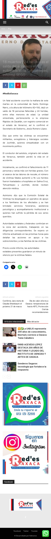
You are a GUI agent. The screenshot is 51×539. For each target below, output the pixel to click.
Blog (9, 28)
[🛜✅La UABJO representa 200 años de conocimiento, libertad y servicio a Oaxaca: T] (9, 331)
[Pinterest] (18, 85)
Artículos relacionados (14, 322)
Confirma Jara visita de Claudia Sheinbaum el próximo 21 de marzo (13, 304)
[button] (4, 22)
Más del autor (33, 322)
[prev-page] (4, 376)
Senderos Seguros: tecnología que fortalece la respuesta (32, 366)
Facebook (8, 482)
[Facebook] (5, 85)
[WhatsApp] (24, 85)
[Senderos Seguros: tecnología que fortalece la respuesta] (9, 366)
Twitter (26, 531)
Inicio (3, 28)
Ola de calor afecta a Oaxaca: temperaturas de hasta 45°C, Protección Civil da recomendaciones (37, 306)
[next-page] (8, 376)
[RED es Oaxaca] (25, 9)
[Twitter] (11, 85)
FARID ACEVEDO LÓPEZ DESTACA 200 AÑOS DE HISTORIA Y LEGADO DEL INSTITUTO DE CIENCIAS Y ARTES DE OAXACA (32, 350)
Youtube (34, 531)
